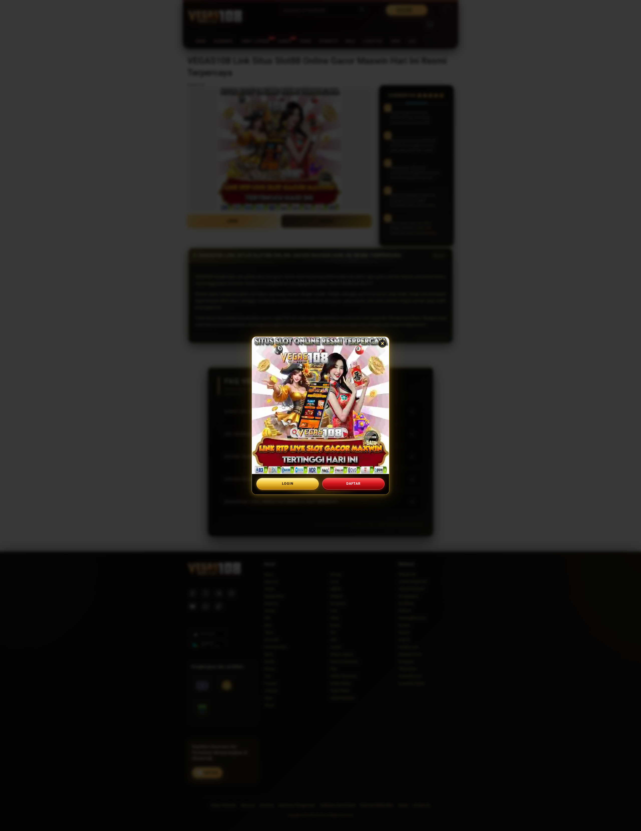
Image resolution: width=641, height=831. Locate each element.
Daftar (353, 483)
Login (287, 483)
